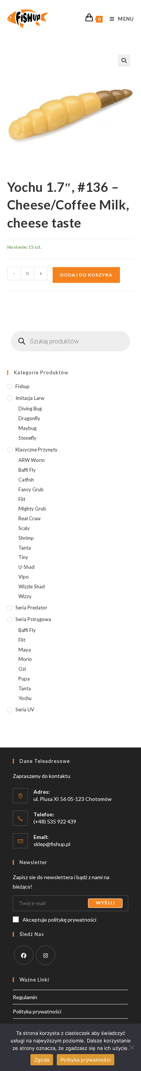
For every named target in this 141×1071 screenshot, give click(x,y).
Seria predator (31, 608)
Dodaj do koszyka (86, 275)
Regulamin (25, 997)
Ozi (22, 669)
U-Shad (26, 567)
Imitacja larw (29, 398)
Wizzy (25, 596)
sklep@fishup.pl (51, 844)
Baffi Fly (27, 470)
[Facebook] (23, 955)
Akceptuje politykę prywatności (59, 919)
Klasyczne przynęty (36, 450)
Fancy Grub (31, 489)
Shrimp (26, 538)
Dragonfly (29, 418)
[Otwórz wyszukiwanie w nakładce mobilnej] (70, 341)
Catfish (26, 480)
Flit (21, 499)
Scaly (24, 528)
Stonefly (27, 438)
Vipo (23, 577)
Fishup (22, 386)
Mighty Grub (32, 509)
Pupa (24, 679)
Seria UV (24, 709)
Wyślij (105, 903)
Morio (25, 659)
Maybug (27, 428)
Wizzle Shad (31, 586)
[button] (124, 61)
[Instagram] (45, 955)
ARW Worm (31, 460)
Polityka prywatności (37, 1011)
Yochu (25, 698)
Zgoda (41, 1060)
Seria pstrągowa (33, 619)
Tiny (23, 557)
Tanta (24, 548)
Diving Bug (30, 409)
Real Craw (29, 518)
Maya (24, 650)
